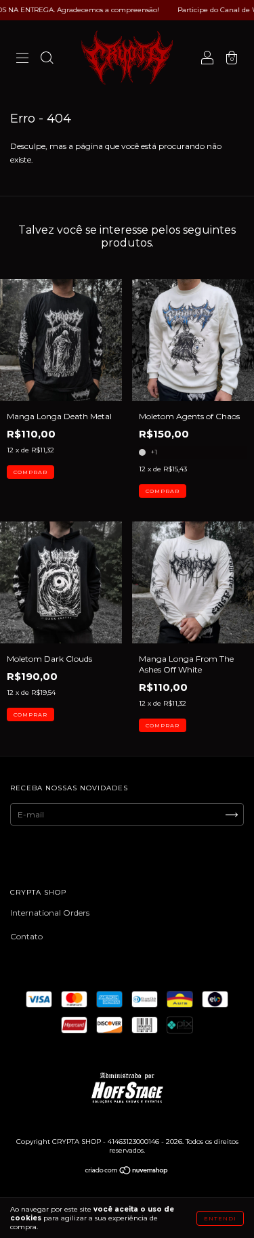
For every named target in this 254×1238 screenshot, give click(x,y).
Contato (26, 936)
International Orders (49, 913)
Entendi (220, 1218)
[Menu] (22, 59)
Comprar (30, 472)
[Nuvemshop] (127, 1172)
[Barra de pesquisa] (47, 59)
